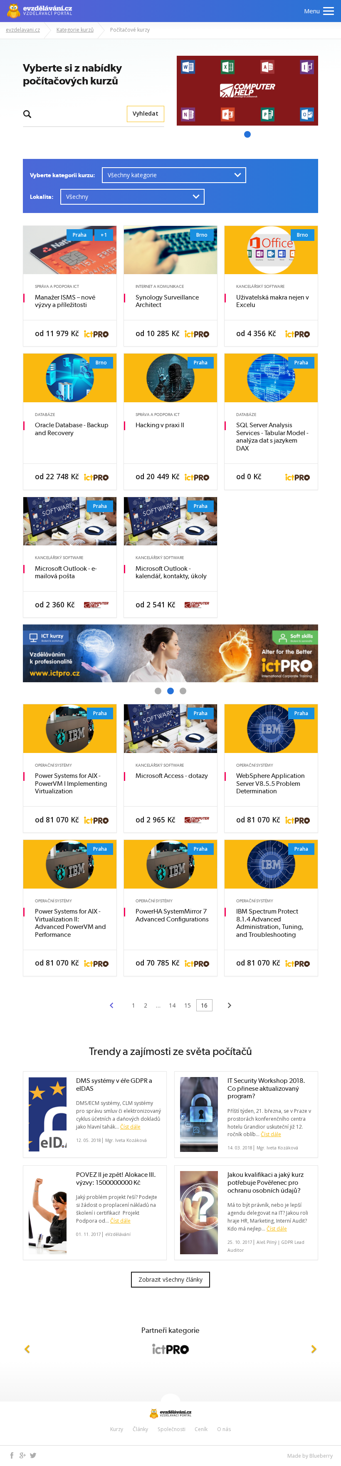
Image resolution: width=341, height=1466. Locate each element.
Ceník (201, 1429)
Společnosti (171, 1429)
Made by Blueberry (310, 1455)
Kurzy (116, 1429)
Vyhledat (145, 114)
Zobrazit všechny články (170, 1279)
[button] (27, 1348)
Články (140, 1429)
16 (204, 1005)
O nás (224, 1429)
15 (187, 1005)
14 (172, 1005)
